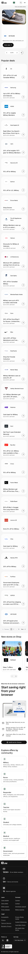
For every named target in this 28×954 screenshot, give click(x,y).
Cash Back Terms (20, 925)
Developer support (20, 906)
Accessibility (5, 917)
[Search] (20, 2)
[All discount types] (14, 2)
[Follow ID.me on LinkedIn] (7, 940)
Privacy (3, 920)
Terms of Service (6, 923)
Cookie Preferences (21, 922)
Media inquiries (19, 909)
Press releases (5, 909)
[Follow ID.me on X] (3, 940)
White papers (5, 906)
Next (22, 629)
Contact (17, 903)
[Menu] (24, 2)
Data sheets (4, 903)
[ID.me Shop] (5, 3)
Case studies (5, 900)
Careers (17, 900)
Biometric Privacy (6, 926)
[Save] (19, 643)
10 (18, 629)
